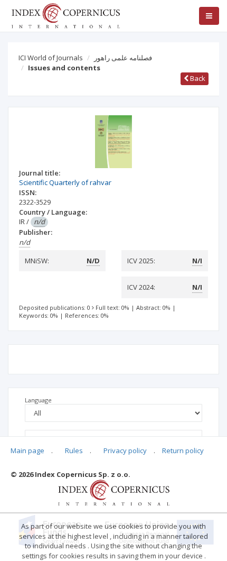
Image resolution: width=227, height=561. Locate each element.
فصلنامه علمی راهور (123, 57)
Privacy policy (125, 450)
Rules (74, 450)
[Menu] (209, 16)
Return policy (183, 450)
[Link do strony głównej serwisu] (65, 15)
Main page (27, 450)
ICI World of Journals (50, 57)
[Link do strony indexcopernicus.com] (113, 492)
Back (196, 78)
